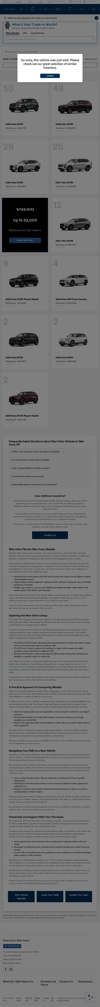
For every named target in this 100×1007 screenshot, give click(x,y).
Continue (50, 76)
